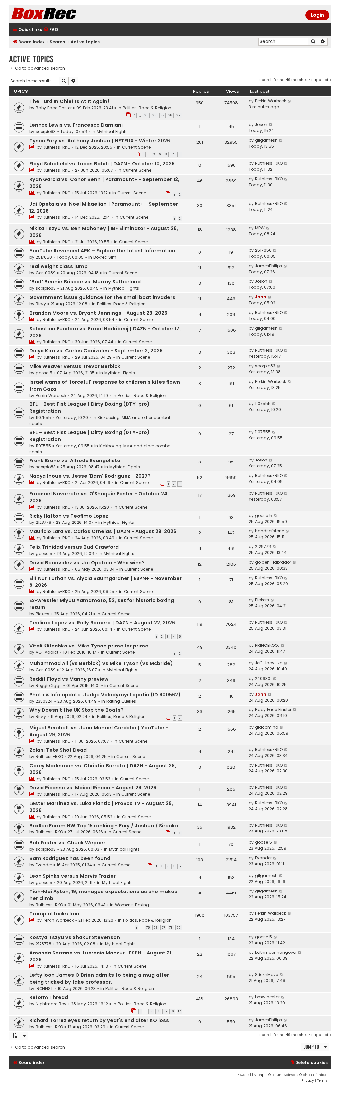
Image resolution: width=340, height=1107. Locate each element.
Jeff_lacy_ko (268, 663)
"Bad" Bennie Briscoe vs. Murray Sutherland (85, 281)
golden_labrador (273, 562)
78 (171, 928)
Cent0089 (46, 273)
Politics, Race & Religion (147, 108)
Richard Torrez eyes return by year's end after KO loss (99, 1020)
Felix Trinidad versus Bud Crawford (74, 547)
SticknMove (266, 974)
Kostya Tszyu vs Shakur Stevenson (74, 937)
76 (156, 928)
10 (173, 154)
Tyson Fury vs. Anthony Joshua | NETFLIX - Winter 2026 (99, 140)
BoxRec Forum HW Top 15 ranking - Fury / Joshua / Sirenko (103, 825)
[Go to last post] (289, 101)
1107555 (43, 417)
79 (179, 928)
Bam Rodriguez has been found (69, 858)
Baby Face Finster (54, 108)
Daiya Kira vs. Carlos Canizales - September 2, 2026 (96, 350)
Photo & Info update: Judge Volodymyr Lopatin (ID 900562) (105, 694)
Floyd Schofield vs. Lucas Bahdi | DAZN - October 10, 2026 (102, 163)
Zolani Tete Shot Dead (58, 750)
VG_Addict (47, 652)
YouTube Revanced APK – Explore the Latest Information (102, 250)
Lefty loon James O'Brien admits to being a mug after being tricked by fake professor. (99, 978)
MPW (260, 228)
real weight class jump (58, 266)
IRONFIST (44, 988)
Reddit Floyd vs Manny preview (68, 679)
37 (162, 115)
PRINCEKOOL (267, 645)
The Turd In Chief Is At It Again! (69, 101)
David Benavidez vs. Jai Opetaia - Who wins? (87, 562)
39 (178, 115)
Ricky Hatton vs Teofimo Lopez (68, 516)
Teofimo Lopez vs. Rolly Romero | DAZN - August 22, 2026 (102, 622)
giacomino (266, 727)
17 (179, 1011)
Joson (261, 124)
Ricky (41, 304)
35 (146, 115)
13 (151, 1011)
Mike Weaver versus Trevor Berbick (74, 366)
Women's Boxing (132, 905)
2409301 (263, 678)
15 (165, 1011)
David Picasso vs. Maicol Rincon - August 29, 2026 (92, 787)
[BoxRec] (60, 14)
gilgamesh (266, 140)
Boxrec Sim (104, 257)
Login (317, 15)
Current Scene (136, 147)
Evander (44, 865)
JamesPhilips (268, 266)
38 (170, 115)
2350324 (44, 701)
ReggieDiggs (49, 685)
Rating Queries (121, 701)
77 (163, 928)
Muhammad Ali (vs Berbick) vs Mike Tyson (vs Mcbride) (101, 663)
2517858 (44, 257)
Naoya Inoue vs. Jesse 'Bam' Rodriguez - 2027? (90, 476)
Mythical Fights (112, 131)
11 (180, 154)
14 (158, 1011)
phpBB (262, 1074)
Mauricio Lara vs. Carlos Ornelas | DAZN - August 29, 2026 (102, 531)
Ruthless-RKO (56, 147)
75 (148, 928)
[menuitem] (50, 29)
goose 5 (44, 373)
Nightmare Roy (51, 1004)
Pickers (42, 614)
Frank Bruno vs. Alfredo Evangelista (74, 460)
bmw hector (267, 997)
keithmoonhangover (276, 952)
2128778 (43, 522)
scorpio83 (46, 131)
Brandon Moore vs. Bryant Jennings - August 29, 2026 (98, 313)
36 (154, 115)
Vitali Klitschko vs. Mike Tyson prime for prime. (89, 646)
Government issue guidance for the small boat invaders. (103, 297)
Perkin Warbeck (270, 101)
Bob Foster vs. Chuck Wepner (67, 842)
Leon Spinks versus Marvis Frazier (72, 876)
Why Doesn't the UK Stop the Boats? (76, 710)
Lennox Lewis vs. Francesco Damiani (76, 125)
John (260, 297)
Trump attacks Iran (54, 913)
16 (172, 1011)
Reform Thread (48, 997)
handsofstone (269, 531)
